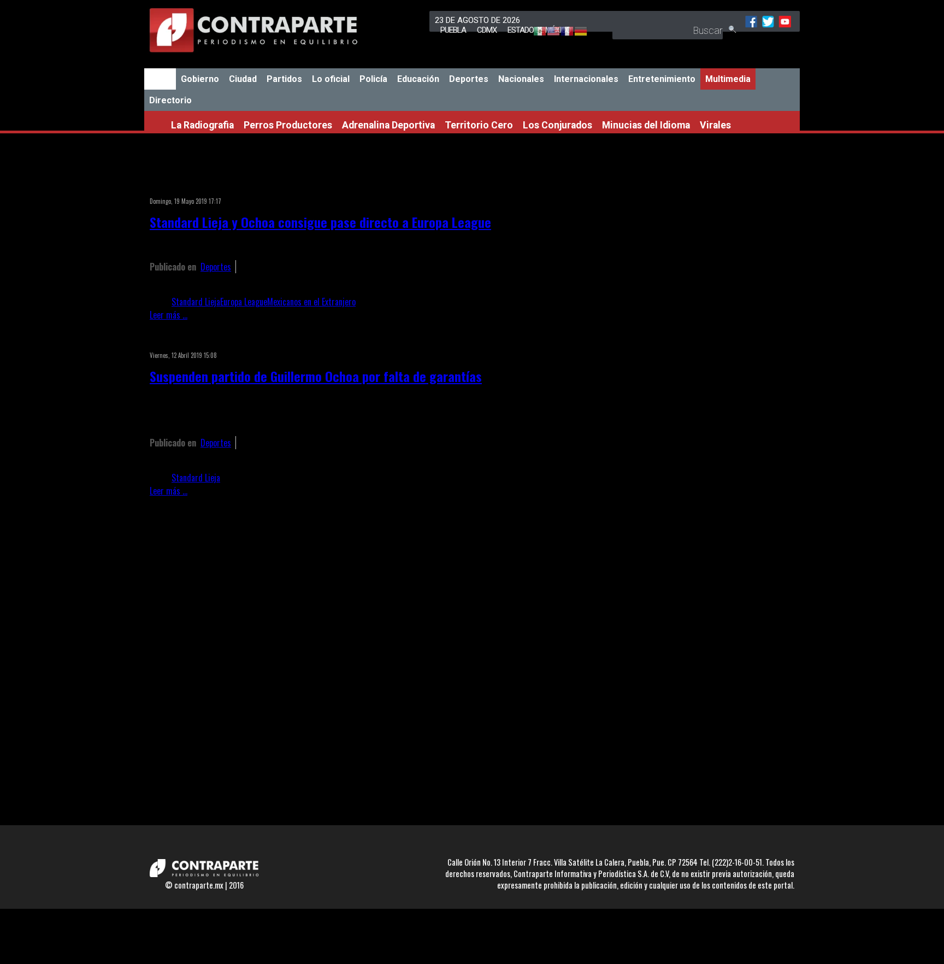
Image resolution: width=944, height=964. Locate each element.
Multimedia (728, 79)
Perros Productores (288, 125)
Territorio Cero (479, 125)
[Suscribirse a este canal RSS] (616, 187)
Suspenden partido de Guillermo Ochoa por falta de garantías (316, 376)
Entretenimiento (661, 79)
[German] (575, 32)
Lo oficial (331, 79)
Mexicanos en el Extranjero (311, 301)
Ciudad (243, 79)
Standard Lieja (196, 301)
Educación (418, 79)
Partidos (284, 79)
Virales (715, 125)
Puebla (453, 30)
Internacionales (586, 79)
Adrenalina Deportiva (388, 125)
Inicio (160, 79)
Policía (373, 79)
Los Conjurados (557, 125)
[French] (562, 32)
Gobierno (200, 79)
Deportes (468, 79)
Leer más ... (168, 314)
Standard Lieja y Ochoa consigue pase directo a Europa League (320, 222)
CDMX (487, 30)
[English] (548, 32)
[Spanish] (534, 32)
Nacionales (521, 79)
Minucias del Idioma (646, 125)
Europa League (243, 301)
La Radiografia (202, 125)
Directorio (170, 100)
